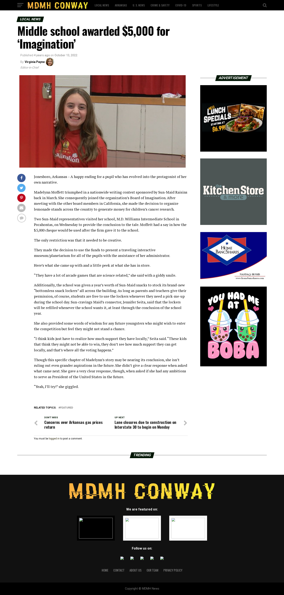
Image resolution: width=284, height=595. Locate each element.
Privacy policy (172, 570)
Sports (197, 5)
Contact (119, 570)
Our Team (152, 570)
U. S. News (139, 5)
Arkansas (121, 5)
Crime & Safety (160, 5)
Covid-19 (180, 5)
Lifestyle (213, 5)
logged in (54, 438)
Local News (102, 5)
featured (66, 407)
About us (136, 570)
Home (105, 570)
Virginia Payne (35, 62)
